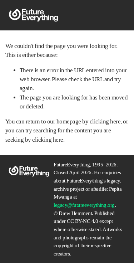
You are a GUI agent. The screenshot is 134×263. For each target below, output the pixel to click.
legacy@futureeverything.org (84, 205)
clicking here (105, 121)
